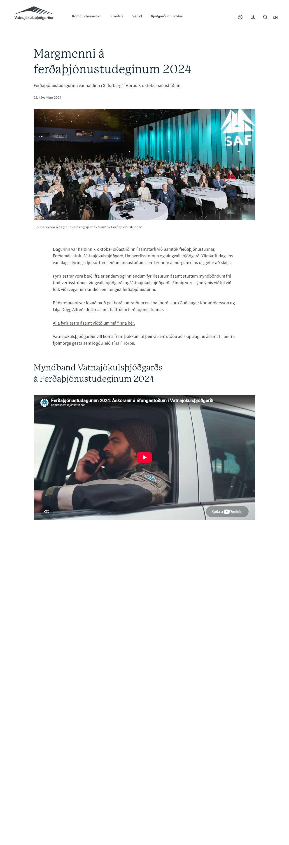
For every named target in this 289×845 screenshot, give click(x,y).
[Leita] (265, 17)
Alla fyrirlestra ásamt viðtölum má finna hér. (94, 323)
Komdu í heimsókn (86, 16)
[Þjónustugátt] (240, 17)
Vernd (137, 16)
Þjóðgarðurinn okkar (167, 16)
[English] (275, 17)
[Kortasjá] (253, 17)
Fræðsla (117, 16)
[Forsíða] (38, 13)
